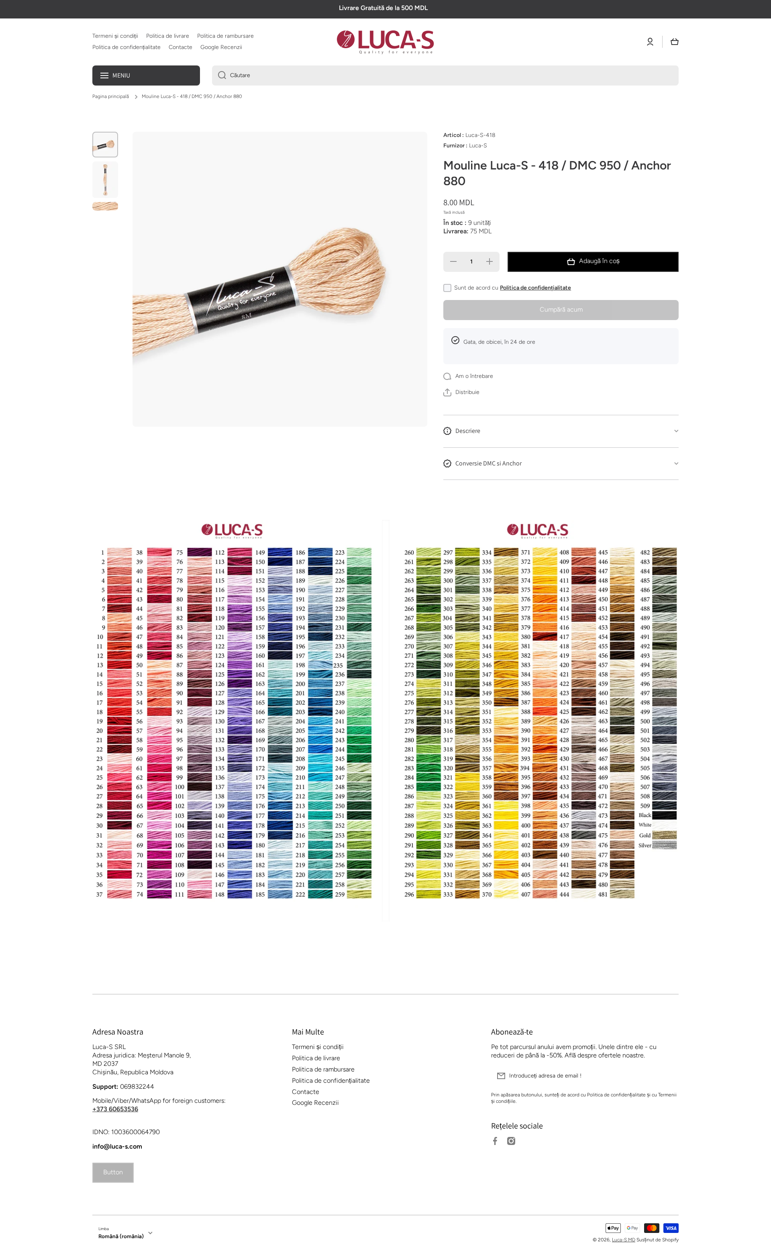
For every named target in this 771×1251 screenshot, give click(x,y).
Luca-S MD (623, 1240)
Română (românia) (121, 1236)
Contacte (305, 1092)
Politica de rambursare (323, 1069)
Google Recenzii (315, 1102)
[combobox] (445, 75)
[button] (675, 42)
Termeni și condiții (318, 1047)
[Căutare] (219, 75)
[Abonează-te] (669, 1076)
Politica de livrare (316, 1058)
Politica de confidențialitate (535, 287)
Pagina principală (110, 96)
